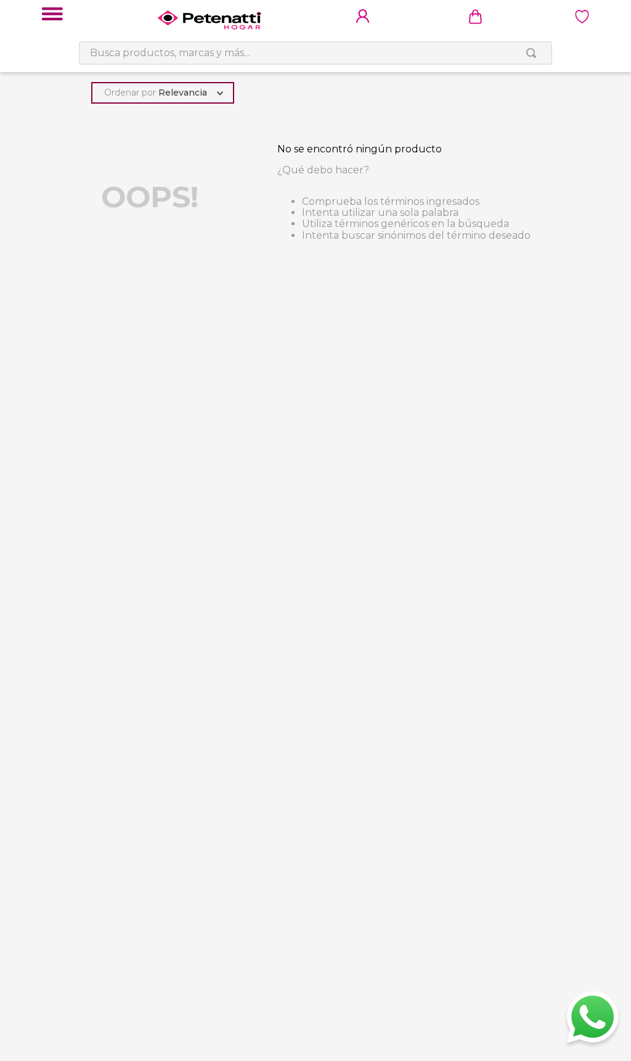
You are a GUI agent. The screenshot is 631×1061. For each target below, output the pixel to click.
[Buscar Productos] (533, 53)
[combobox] (315, 53)
